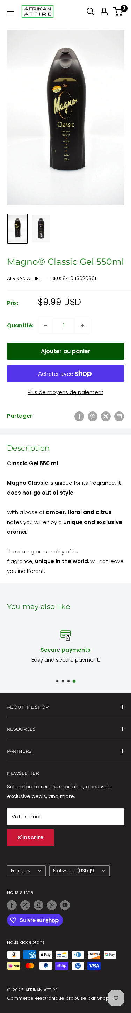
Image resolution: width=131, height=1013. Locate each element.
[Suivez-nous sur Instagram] (38, 905)
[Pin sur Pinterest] (92, 416)
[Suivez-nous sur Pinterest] (52, 905)
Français (20, 871)
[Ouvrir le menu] (10, 11)
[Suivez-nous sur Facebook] (12, 905)
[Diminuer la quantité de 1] (45, 325)
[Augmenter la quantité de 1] (82, 325)
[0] (118, 11)
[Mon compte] (104, 11)
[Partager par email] (119, 416)
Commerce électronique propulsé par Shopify (60, 998)
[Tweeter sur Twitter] (106, 416)
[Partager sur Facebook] (79, 416)
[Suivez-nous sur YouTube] (65, 905)
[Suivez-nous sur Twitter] (25, 905)
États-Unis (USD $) (73, 871)
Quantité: (20, 325)
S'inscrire (30, 837)
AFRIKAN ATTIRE (24, 278)
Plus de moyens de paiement (65, 392)
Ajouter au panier (65, 351)
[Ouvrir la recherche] (90, 11)
